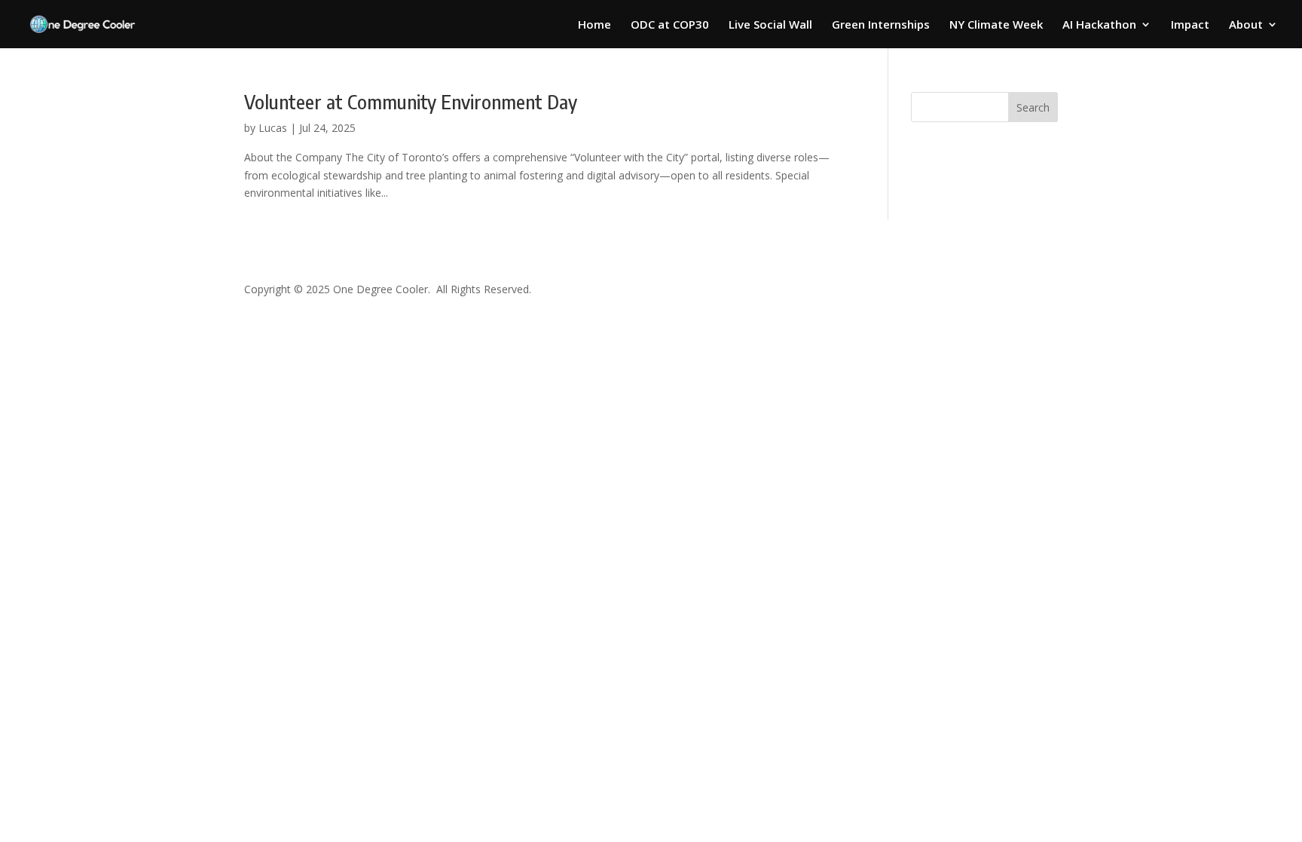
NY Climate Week (996, 25)
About (1246, 25)
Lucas (272, 128)
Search (1033, 107)
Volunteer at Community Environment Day (410, 101)
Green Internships (881, 25)
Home (594, 25)
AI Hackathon (1099, 25)
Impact (1190, 25)
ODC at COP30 (670, 25)
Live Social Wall (770, 25)
